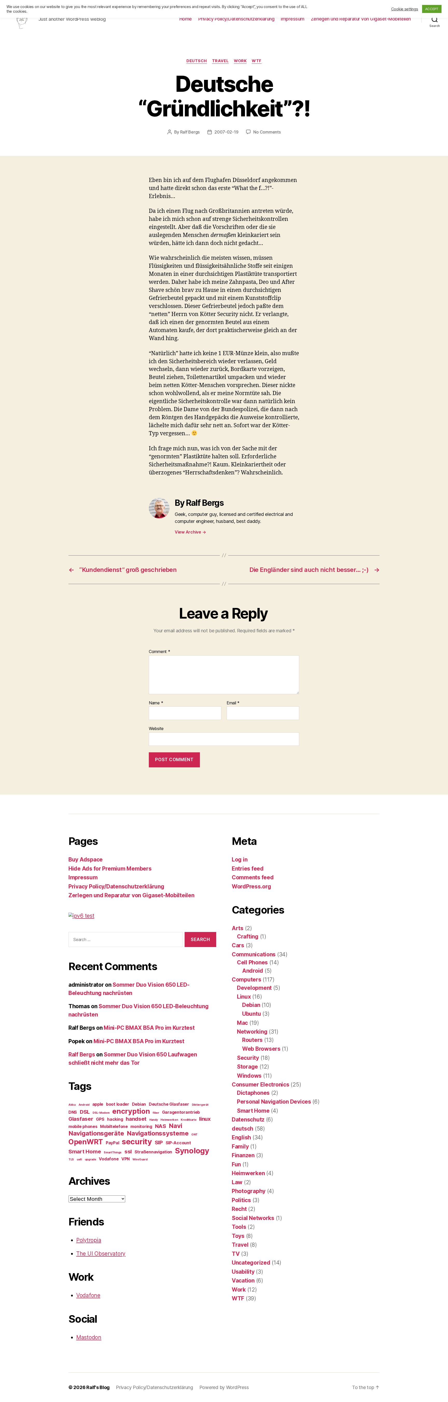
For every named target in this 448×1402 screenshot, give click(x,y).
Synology (192, 1150)
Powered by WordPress (224, 1387)
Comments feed (253, 877)
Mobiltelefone (114, 1126)
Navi (175, 1126)
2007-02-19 (226, 132)
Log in (239, 859)
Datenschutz (248, 1119)
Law (237, 1182)
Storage (247, 1066)
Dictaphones (253, 1093)
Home (185, 19)
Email (233, 703)
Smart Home (84, 1151)
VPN (125, 1158)
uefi (79, 1159)
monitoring (141, 1126)
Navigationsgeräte (96, 1133)
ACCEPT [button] (431, 9)
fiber (156, 1112)
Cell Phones (252, 962)
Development (254, 988)
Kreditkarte (188, 1119)
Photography (248, 1191)
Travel (220, 61)
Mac (242, 1023)
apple (97, 1104)
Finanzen (243, 1155)
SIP (159, 1142)
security (137, 1141)
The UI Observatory (100, 1253)
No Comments (267, 132)
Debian (139, 1104)
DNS (72, 1112)
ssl (128, 1151)
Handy (153, 1119)
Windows (249, 1075)
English (241, 1137)
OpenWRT (85, 1142)
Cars (238, 945)
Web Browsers (261, 1049)
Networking (252, 1031)
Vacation (243, 1280)
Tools (239, 1227)
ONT (194, 1134)
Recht (239, 1209)
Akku (72, 1104)
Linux (244, 996)
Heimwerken (169, 1119)
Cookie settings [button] (404, 9)
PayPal (112, 1142)
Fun (236, 1164)
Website (156, 728)
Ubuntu (251, 1014)
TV (236, 1254)
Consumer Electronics (260, 1084)
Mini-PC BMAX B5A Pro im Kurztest (149, 1028)
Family (240, 1146)
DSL (85, 1112)
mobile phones (82, 1126)
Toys (238, 1236)
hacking (115, 1119)
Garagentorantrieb (181, 1112)
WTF (257, 61)
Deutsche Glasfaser (169, 1104)
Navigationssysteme (157, 1133)
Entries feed (248, 868)
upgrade (90, 1159)
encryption (131, 1111)
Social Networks (253, 1218)
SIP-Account (178, 1142)
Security (248, 1058)
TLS (71, 1159)
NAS (160, 1126)
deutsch (196, 61)
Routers (252, 1040)
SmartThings (113, 1152)
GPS (100, 1119)
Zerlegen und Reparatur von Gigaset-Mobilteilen (361, 19)
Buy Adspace (85, 859)
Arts (237, 928)
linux (205, 1119)
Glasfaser (80, 1119)
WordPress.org (251, 886)
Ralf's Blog (98, 1387)
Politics (241, 1200)
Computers (246, 979)
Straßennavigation (153, 1151)
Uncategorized (251, 1262)
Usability (243, 1271)
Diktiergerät (200, 1104)
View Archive (190, 532)
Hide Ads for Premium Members (109, 868)
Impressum (292, 19)
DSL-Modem (101, 1112)
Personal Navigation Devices (274, 1101)
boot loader (117, 1104)
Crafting (247, 936)
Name (156, 703)
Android (84, 1104)
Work (240, 61)
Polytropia (88, 1240)
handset (136, 1119)
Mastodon (88, 1337)
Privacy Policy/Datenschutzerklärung (236, 19)
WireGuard (140, 1159)
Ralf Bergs (190, 132)
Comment (159, 651)
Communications (254, 954)
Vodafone (108, 1158)
